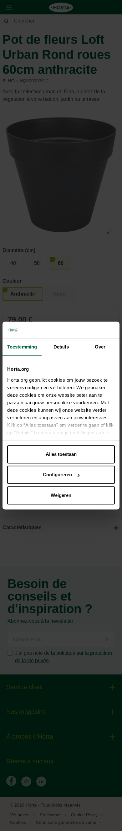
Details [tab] (61, 346)
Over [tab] (100, 346)
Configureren (57, 474)
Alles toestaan (61, 454)
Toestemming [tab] (22, 346)
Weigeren (61, 495)
